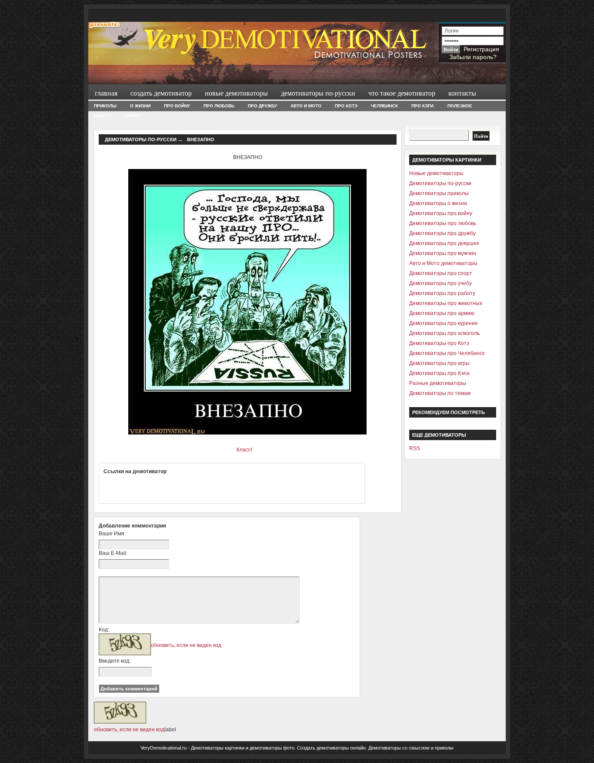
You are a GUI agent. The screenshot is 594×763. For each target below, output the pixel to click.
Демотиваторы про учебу (440, 283)
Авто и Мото (305, 105)
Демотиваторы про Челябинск (446, 353)
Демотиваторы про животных (445, 303)
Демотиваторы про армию (441, 313)
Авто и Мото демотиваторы (443, 263)
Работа (102, 115)
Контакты (462, 92)
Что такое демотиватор (401, 92)
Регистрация (481, 49)
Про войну (177, 105)
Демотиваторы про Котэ (439, 343)
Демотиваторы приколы (439, 193)
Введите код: (114, 661)
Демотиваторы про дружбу (442, 233)
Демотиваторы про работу (442, 293)
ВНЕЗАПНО (200, 139)
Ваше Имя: (112, 534)
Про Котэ (346, 105)
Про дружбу (262, 105)
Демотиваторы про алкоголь (444, 333)
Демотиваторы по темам (440, 393)
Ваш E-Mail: (113, 553)
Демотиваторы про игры (439, 363)
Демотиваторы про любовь (442, 223)
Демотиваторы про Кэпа (439, 373)
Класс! (244, 450)
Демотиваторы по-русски (318, 92)
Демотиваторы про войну (440, 213)
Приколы (105, 105)
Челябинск (384, 105)
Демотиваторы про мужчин (442, 253)
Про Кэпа (422, 105)
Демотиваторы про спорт (440, 273)
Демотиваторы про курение (443, 323)
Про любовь (219, 105)
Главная (106, 92)
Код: (104, 630)
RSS (414, 448)
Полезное (459, 105)
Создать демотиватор (161, 92)
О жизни (140, 105)
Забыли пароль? (473, 56)
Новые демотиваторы (236, 92)
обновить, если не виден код (186, 645)
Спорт (132, 115)
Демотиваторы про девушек (444, 243)
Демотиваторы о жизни (438, 203)
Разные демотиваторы (437, 383)
